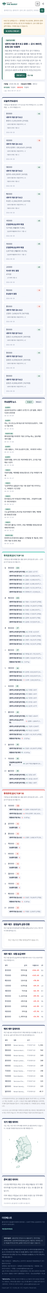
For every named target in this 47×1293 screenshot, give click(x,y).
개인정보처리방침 (7, 1229)
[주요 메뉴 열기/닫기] (37, 3)
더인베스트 (7, 1217)
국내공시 (29, 402)
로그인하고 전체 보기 (12, 31)
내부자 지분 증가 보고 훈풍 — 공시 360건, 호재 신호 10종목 (23, 45)
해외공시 (38, 402)
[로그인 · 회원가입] (42, 3)
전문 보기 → (20, 75)
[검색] (42, 10)
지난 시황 (30, 75)
